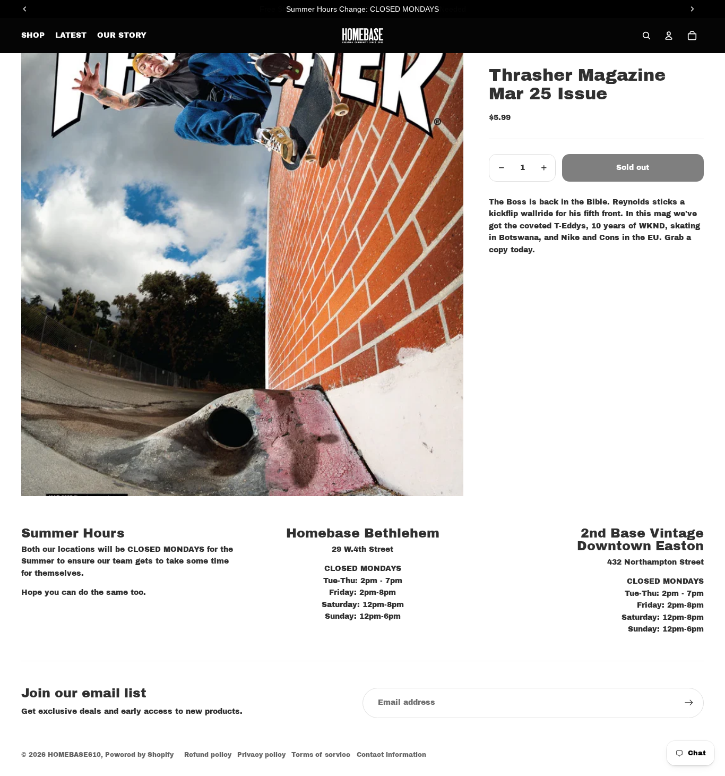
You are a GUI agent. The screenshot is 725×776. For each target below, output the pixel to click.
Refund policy (207, 754)
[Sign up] (689, 703)
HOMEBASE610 (74, 754)
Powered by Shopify (139, 754)
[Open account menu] (668, 35)
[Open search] (646, 35)
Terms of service (320, 754)
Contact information (391, 754)
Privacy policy (261, 754)
